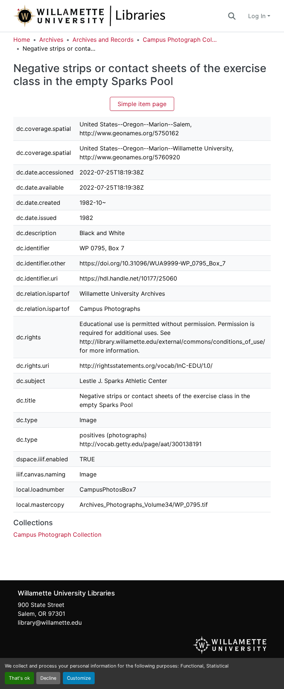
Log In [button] (257, 16)
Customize (79, 678)
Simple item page (142, 104)
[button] (113, 16)
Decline (48, 678)
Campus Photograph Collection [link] (180, 39)
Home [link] (21, 39)
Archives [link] (51, 39)
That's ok (19, 678)
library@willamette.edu (50, 622)
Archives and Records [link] (102, 39)
